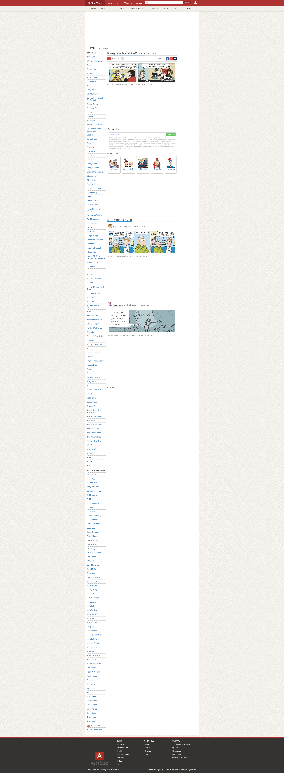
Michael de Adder (94, 647)
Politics (166, 8)
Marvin (90, 283)
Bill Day (90, 499)
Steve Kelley (92, 709)
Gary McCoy (92, 569)
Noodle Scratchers (94, 319)
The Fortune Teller (95, 424)
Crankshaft (91, 151)
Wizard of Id (92, 449)
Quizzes (147, 754)
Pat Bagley (91, 668)
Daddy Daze (92, 163)
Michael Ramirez (94, 643)
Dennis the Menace (95, 172)
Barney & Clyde (93, 94)
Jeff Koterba (92, 585)
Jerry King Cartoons (95, 262)
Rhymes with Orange (95, 361)
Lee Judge (91, 626)
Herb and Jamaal (94, 248)
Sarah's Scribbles (94, 377)
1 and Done (91, 57)
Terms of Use (169, 770)
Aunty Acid (91, 81)
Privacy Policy (158, 770)
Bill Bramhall (92, 495)
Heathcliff (91, 244)
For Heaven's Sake (94, 215)
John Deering (92, 614)
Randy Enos (91, 688)
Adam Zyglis (92, 478)
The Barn (91, 420)
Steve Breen (92, 705)
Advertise (149, 770)
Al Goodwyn (92, 482)
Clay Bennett (92, 519)
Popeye (90, 348)
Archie (89, 73)
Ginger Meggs (93, 235)
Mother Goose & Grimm (93, 306)
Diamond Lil (92, 176)
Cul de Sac (91, 155)
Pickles (90, 340)
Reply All (90, 356)
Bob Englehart (93, 503)
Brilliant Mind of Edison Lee (94, 129)
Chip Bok (90, 507)
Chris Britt (91, 511)
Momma (90, 301)
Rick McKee (91, 696)
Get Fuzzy (91, 231)
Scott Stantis (92, 700)
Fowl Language (93, 219)
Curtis (89, 159)
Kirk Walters (92, 622)
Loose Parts (92, 266)
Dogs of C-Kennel (94, 188)
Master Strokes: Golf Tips (95, 288)
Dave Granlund (93, 532)
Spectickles (91, 398)
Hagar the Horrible (95, 239)
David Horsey (92, 540)
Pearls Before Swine (95, 336)
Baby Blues (91, 89)
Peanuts (90, 332)
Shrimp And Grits (94, 389)
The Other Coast (94, 433)
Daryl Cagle (92, 528)
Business (92, 8)
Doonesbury (92, 192)
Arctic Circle (92, 77)
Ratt (88, 692)
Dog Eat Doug (92, 184)
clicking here (126, 148)
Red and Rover (93, 352)
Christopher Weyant (95, 515)
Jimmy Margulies (94, 589)
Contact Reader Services (181, 744)
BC (88, 85)
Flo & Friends (92, 205)
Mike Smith (91, 659)
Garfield (90, 227)
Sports (177, 8)
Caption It (91, 135)
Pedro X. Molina (93, 672)
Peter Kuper (92, 676)
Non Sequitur (92, 315)
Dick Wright (92, 548)
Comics (147, 748)
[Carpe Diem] (110, 304)
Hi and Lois (91, 252)
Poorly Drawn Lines (95, 344)
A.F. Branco (91, 474)
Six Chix (90, 394)
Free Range (91, 223)
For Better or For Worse (94, 210)
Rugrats (90, 373)
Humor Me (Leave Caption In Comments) (96, 257)
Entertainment (107, 8)
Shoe (89, 385)
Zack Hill (90, 461)
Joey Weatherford (94, 598)
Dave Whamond (93, 536)
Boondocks (91, 120)
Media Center (177, 754)
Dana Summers (93, 524)
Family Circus (92, 200)
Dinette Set (91, 180)
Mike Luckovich (93, 655)
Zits (88, 465)
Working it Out (93, 453)
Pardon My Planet (94, 328)
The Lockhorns (93, 428)
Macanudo (91, 274)
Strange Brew (92, 406)
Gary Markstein (93, 565)
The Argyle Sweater (95, 416)
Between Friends (94, 108)
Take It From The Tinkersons (94, 411)
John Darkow (92, 610)
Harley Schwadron (94, 577)
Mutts (89, 311)
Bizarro (90, 112)
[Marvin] (110, 225)
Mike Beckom (92, 651)
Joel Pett (90, 593)
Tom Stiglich (94, 725)
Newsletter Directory (179, 758)
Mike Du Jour (92, 297)
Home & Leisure (136, 8)
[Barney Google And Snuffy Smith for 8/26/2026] (109, 58)
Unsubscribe (179, 770)
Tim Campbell (93, 721)
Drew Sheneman (94, 552)
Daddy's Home (93, 168)
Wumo (89, 457)
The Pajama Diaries (95, 437)
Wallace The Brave (95, 441)
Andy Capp (91, 69)
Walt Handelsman (94, 729)
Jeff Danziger (92, 581)
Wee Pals (91, 445)
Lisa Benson (92, 630)
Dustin (90, 196)
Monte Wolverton (94, 663)
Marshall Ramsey (94, 639)
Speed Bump (92, 402)
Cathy (89, 143)
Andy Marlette (93, 487)
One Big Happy (93, 324)
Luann (89, 270)
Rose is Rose (92, 365)
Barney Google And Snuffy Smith (95, 99)
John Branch (92, 602)
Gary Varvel (92, 573)
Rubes (89, 369)
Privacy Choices (190, 770)
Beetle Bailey (92, 104)
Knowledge (153, 8)
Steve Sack (91, 713)
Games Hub (190, 8)
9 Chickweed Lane (94, 61)
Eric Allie (90, 561)
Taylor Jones (92, 717)
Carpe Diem (92, 139)
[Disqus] (142, 476)
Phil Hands (91, 680)
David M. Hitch (93, 544)
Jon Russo (91, 618)
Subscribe (171, 134)
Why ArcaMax (177, 751)
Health (121, 8)
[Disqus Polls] (142, 417)
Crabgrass (91, 147)
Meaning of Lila (93, 293)
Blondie (90, 116)
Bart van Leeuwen (94, 491)
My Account (176, 748)
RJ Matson (91, 684)
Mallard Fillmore (94, 278)
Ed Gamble (91, 556)
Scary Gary (91, 381)
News (147, 744)
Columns (148, 751)
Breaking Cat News (95, 124)
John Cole (91, 606)
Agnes (89, 65)
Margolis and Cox (94, 635)
